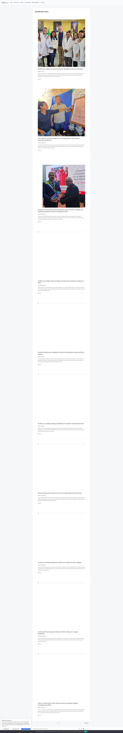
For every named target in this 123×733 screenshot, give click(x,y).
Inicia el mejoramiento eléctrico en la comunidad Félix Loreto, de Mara (60, 493)
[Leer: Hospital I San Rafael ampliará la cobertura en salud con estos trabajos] (61, 536)
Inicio (12, 2)
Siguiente (87, 723)
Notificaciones (28, 2)
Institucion (16, 2)
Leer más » (39, 79)
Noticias (21, 2)
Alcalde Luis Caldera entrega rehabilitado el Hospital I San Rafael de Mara (61, 423)
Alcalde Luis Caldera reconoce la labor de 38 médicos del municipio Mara (60, 69)
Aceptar (85, 731)
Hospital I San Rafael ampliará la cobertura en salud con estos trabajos (59, 562)
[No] (121, 731)
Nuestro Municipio (35, 2)
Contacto (42, 2)
